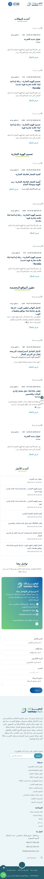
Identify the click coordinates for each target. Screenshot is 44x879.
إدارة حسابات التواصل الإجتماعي (32, 795)
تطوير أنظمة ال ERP (36, 777)
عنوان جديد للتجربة (32, 39)
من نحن (40, 822)
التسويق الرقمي (37, 791)
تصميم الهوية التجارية (36, 784)
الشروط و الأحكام (23, 870)
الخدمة (40, 668)
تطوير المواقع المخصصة (35, 770)
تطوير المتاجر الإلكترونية (35, 766)
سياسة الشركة (11, 870)
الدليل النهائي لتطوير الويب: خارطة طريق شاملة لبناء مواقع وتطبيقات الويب (25, 311)
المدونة (40, 826)
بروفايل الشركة (37, 815)
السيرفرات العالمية (36, 798)
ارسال (36, 690)
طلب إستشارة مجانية (36, 812)
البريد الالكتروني (37, 658)
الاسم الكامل (38, 639)
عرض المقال (34, 57)
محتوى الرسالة (37, 678)
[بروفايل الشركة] (10, 4)
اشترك (38, 756)
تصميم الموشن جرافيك (35, 788)
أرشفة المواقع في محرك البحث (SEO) (30, 781)
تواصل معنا (34, 870)
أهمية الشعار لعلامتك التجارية (28, 174)
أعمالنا (40, 819)
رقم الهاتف (38, 648)
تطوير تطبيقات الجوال (35, 773)
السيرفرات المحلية (36, 802)
